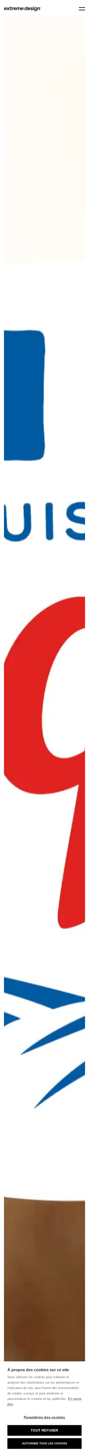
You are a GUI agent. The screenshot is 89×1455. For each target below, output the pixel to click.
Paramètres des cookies (44, 1417)
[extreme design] (22, 8)
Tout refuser (44, 1430)
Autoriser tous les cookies (44, 1443)
